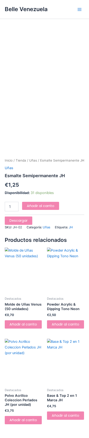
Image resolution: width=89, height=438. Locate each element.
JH (71, 227)
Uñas (33, 160)
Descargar (18, 220)
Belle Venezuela (26, 9)
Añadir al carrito (40, 205)
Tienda (21, 160)
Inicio (9, 160)
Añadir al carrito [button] (23, 324)
